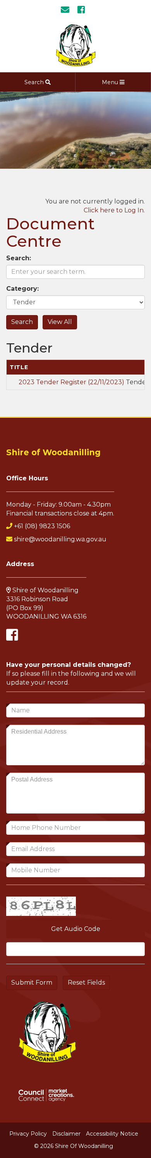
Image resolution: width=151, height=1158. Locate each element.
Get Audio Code (75, 929)
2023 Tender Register (71, 382)
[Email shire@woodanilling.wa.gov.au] (68, 10)
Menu (111, 82)
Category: (22, 288)
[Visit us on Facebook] (84, 10)
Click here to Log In (114, 210)
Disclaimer (66, 1133)
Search (34, 82)
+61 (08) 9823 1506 (42, 526)
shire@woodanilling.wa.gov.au (60, 539)
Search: (18, 258)
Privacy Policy (28, 1133)
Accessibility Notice (112, 1133)
